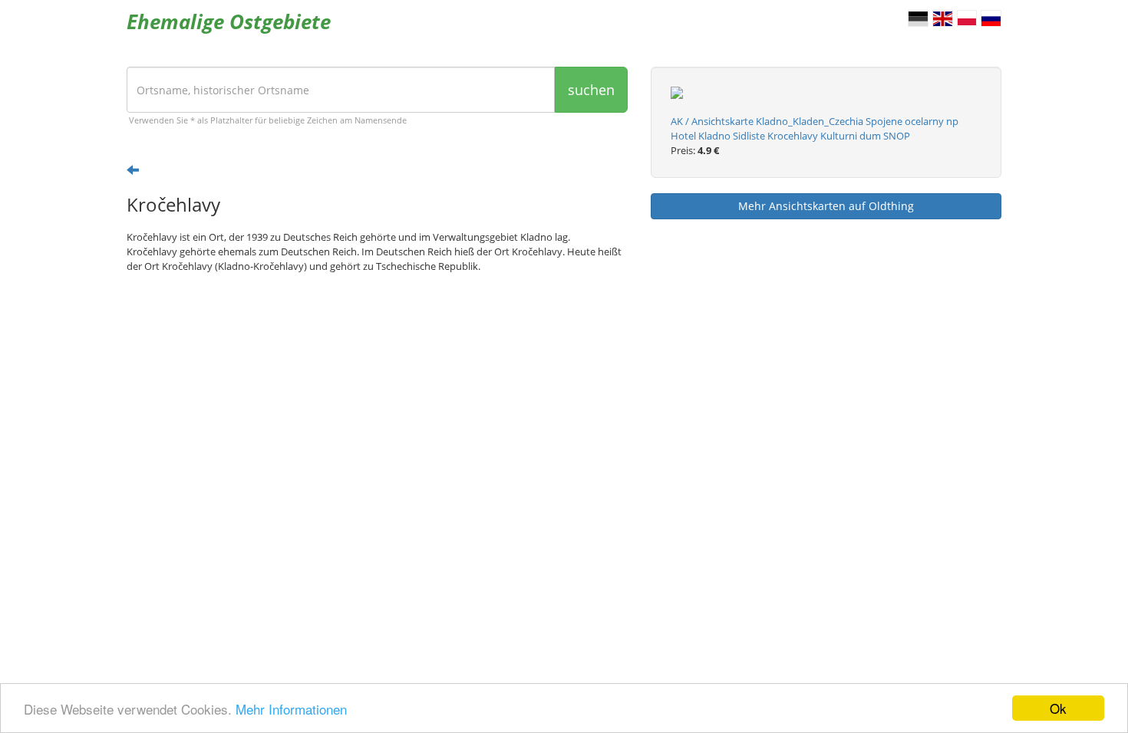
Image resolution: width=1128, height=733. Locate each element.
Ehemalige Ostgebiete (229, 21)
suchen (591, 90)
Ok (1058, 708)
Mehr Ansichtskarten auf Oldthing (826, 206)
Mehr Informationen (291, 708)
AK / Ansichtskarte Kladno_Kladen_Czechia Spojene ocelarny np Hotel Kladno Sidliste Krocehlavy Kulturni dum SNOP (814, 128)
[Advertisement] (377, 404)
